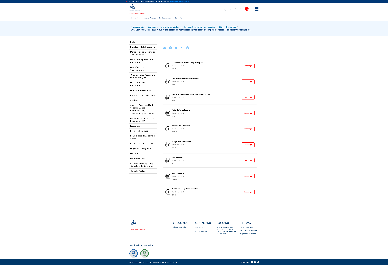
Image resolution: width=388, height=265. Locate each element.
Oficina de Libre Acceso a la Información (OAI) (142, 76)
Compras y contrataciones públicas (164, 27)
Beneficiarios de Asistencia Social (142, 137)
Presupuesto (136, 126)
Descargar (248, 66)
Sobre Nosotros (135, 18)
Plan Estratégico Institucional (137, 84)
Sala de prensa (167, 18)
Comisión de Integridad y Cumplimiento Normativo (141, 164)
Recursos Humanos (139, 131)
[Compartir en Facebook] (171, 48)
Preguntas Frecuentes (248, 234)
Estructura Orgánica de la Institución (141, 61)
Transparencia (155, 18)
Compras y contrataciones (142, 143)
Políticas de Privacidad (248, 230)
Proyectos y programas (141, 148)
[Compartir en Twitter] (176, 48)
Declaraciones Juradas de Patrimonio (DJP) (142, 119)
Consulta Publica (138, 171)
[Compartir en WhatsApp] (182, 48)
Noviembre (231, 27)
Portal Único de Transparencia (137, 68)
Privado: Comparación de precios (199, 27)
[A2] (134, 253)
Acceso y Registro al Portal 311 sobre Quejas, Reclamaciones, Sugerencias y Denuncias (142, 109)
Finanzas (134, 153)
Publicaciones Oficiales (140, 90)
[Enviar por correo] (165, 48)
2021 (220, 27)
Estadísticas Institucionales (142, 95)
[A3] (144, 253)
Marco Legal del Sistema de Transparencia (142, 53)
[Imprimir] (188, 48)
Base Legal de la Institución (142, 47)
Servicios (146, 18)
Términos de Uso (246, 227)
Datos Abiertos (137, 158)
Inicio (132, 42)
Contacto (178, 18)
